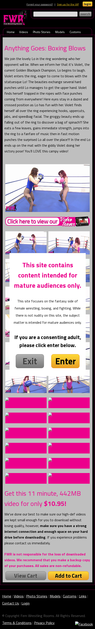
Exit (30, 361)
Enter (65, 361)
